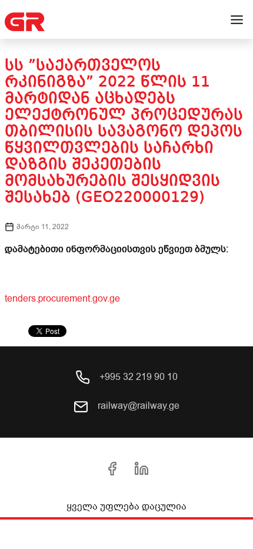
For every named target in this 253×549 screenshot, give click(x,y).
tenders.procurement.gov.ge (62, 298)
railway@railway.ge (137, 405)
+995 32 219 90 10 (137, 377)
